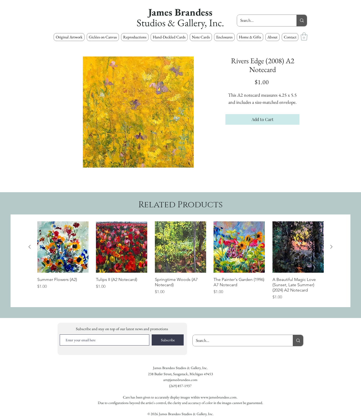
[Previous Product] (29, 247)
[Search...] (302, 20)
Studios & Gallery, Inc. (180, 22)
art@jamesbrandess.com (180, 379)
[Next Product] (331, 247)
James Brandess (180, 12)
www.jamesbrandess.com (219, 397)
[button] (135, 37)
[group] (180, 261)
